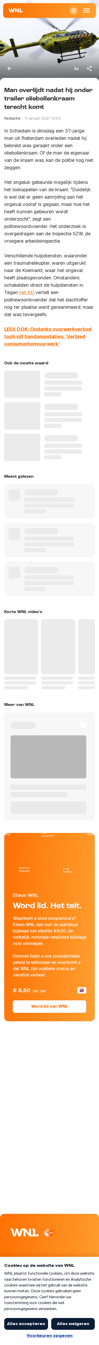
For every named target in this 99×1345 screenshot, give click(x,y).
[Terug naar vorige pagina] (9, 68)
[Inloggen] (73, 10)
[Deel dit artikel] (89, 68)
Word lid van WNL (49, 1006)
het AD (26, 292)
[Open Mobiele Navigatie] (86, 10)
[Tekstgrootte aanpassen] (76, 68)
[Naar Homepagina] (15, 10)
